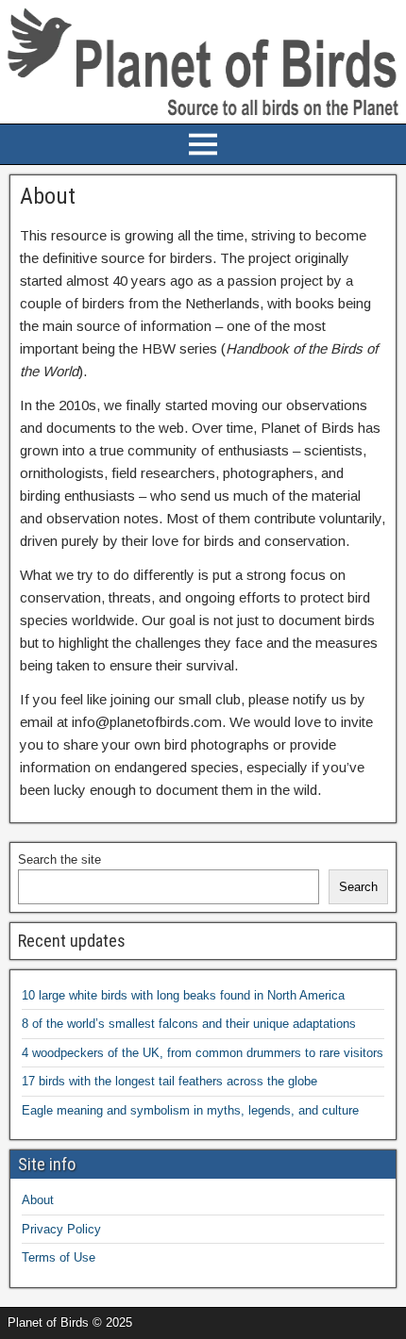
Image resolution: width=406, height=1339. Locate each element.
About (38, 1200)
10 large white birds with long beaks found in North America (183, 995)
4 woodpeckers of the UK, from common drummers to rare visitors (202, 1053)
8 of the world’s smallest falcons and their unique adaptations (189, 1024)
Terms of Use (58, 1257)
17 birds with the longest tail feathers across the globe (169, 1081)
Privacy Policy (61, 1229)
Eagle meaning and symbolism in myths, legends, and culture (190, 1110)
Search (358, 887)
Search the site (59, 859)
